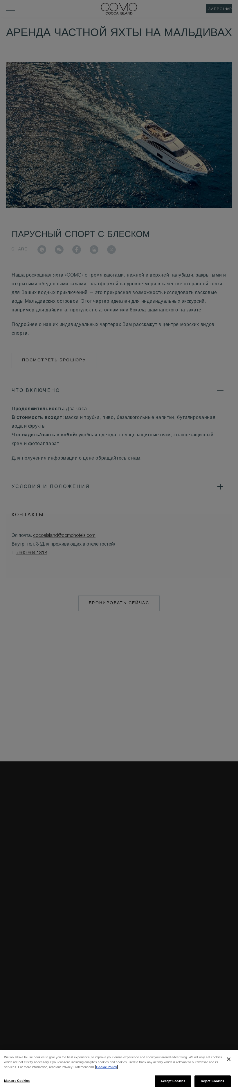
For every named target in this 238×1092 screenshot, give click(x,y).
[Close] (228, 1059)
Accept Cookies (173, 1081)
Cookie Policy (106, 1067)
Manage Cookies (17, 1080)
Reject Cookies (212, 1081)
